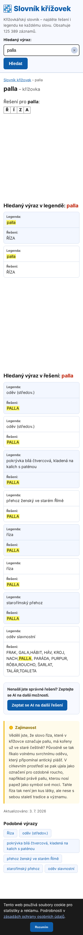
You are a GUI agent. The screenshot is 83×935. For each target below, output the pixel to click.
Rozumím (41, 927)
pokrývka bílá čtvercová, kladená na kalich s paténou (37, 846)
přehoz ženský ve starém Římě (33, 858)
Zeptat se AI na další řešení (37, 705)
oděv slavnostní (61, 868)
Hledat (15, 63)
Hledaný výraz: (17, 40)
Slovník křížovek (42, 8)
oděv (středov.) (35, 833)
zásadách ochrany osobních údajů (34, 916)
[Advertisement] (41, 158)
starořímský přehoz (23, 868)
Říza (10, 833)
